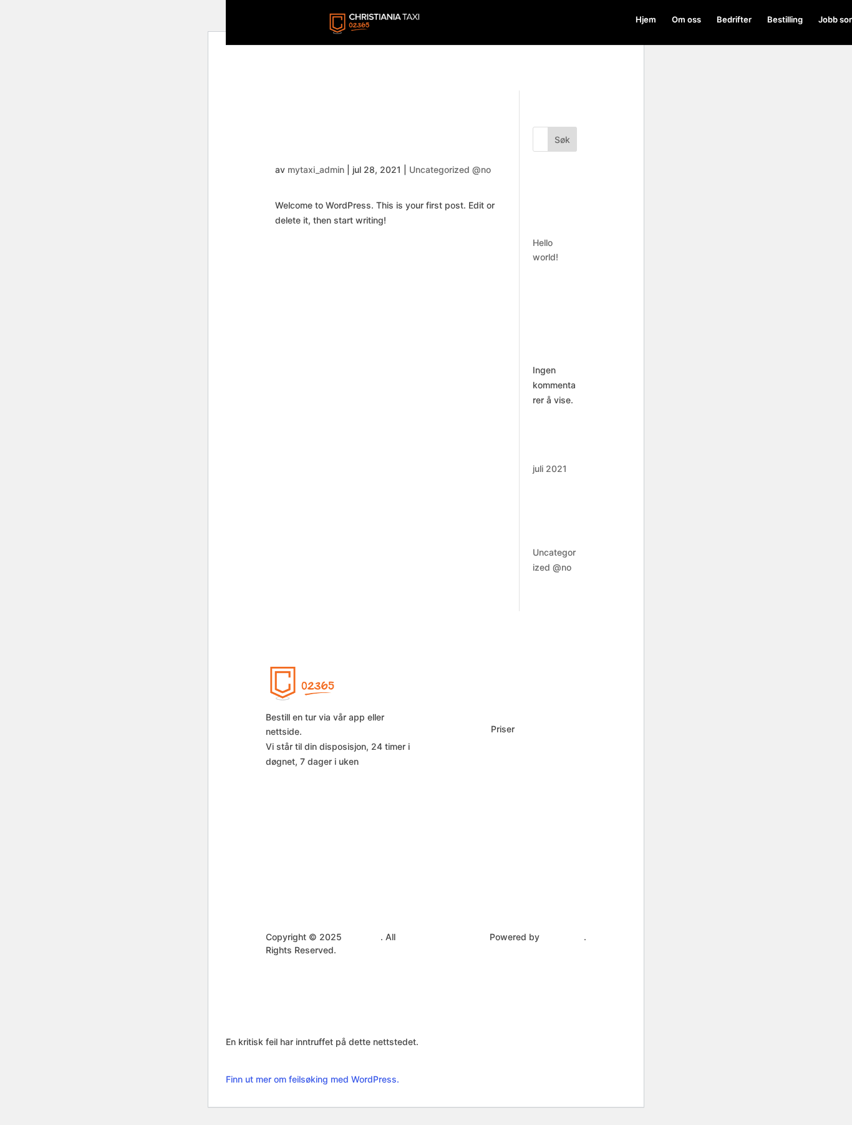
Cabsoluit (563, 936)
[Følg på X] (558, 750)
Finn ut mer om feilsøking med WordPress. (312, 1079)
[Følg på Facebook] (558, 725)
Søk (562, 139)
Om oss (686, 19)
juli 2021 (550, 468)
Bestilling (785, 19)
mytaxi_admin (316, 169)
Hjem (646, 19)
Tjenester (454, 742)
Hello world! (320, 134)
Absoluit (362, 936)
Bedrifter (734, 19)
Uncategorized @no (450, 169)
